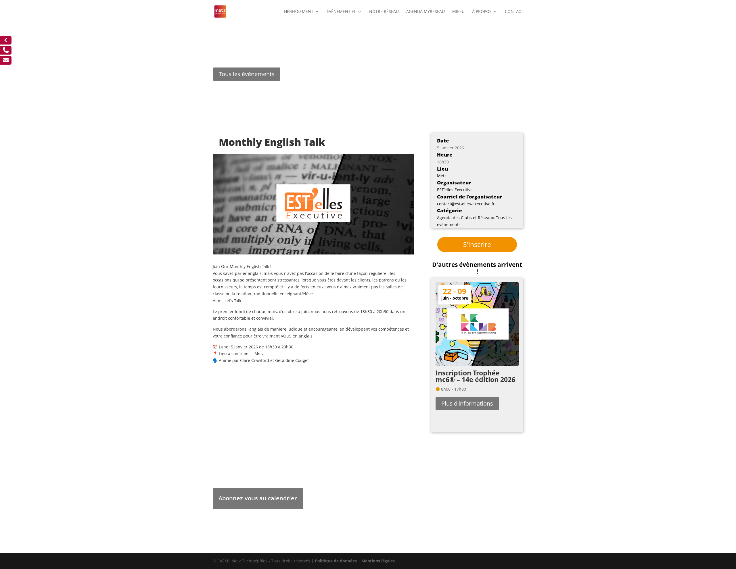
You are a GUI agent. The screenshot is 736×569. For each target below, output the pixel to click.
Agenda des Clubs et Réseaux (465, 217)
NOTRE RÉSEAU (384, 11)
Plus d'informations (467, 403)
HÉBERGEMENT (298, 11)
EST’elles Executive (455, 189)
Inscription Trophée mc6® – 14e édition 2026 (475, 376)
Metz (441, 175)
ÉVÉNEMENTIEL (341, 11)
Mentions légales (378, 561)
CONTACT (514, 11)
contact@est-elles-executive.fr (466, 204)
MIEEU (458, 11)
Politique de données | (338, 561)
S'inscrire (477, 244)
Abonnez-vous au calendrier (257, 498)
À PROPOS (482, 11)
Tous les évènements (247, 74)
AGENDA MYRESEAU (425, 11)
